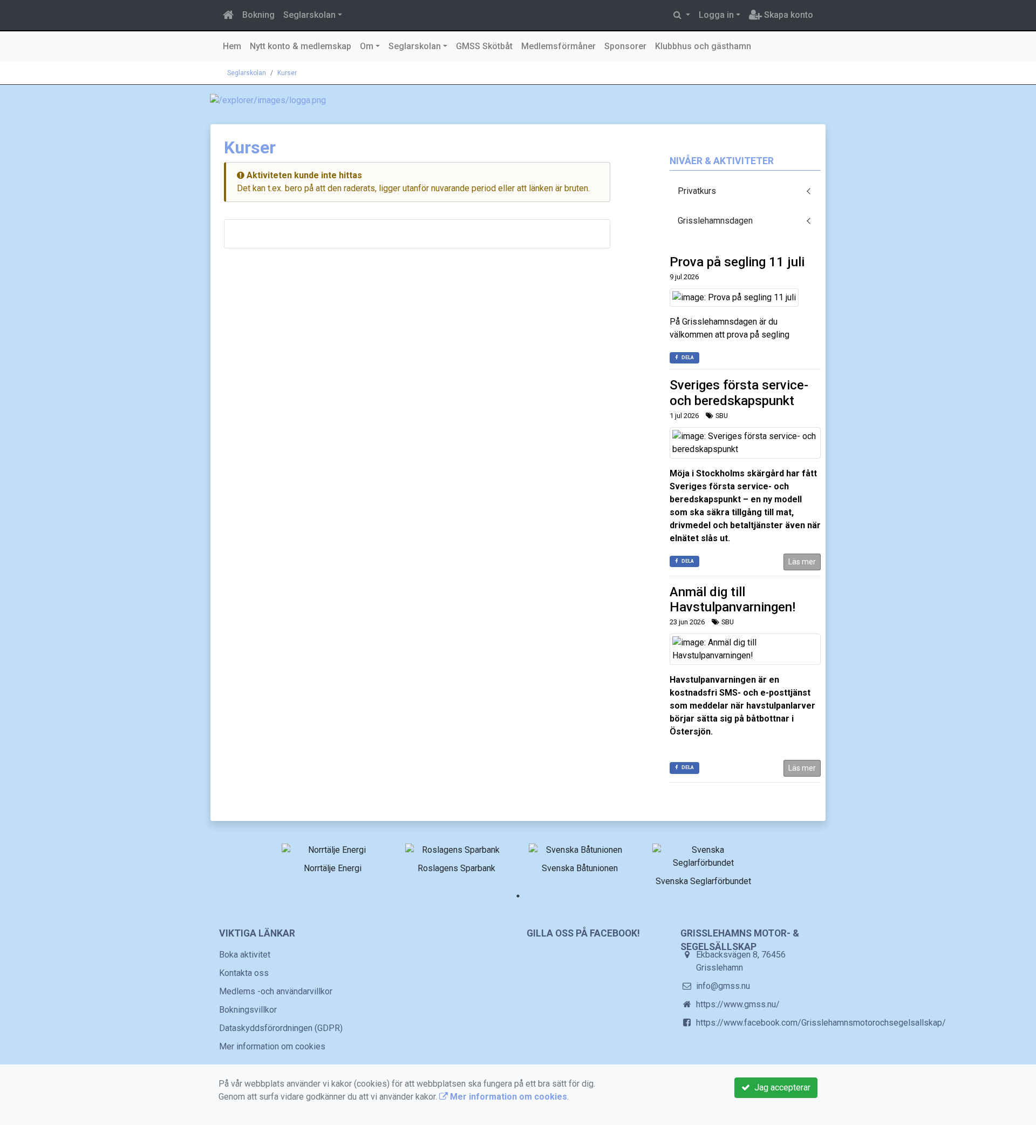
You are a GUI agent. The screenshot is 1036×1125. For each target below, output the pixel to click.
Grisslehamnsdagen (715, 220)
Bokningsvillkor (248, 1010)
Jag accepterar (780, 1087)
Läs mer (802, 561)
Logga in (716, 15)
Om (366, 46)
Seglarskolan (309, 15)
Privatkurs (697, 191)
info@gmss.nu (723, 986)
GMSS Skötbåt (484, 46)
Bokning (258, 15)
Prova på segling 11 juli (737, 262)
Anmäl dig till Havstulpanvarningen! (732, 599)
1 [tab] (518, 896)
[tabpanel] (333, 856)
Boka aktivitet (244, 954)
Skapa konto (787, 15)
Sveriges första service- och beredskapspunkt (739, 393)
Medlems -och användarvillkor (275, 991)
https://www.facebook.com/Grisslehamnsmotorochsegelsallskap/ (821, 1023)
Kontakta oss (244, 973)
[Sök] (681, 15)
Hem (232, 46)
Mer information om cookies (272, 1046)
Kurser (287, 73)
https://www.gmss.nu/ (738, 1004)
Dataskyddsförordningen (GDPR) (281, 1028)
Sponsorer (625, 46)
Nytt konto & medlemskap (300, 46)
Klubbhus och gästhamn (703, 46)
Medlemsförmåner (558, 46)
